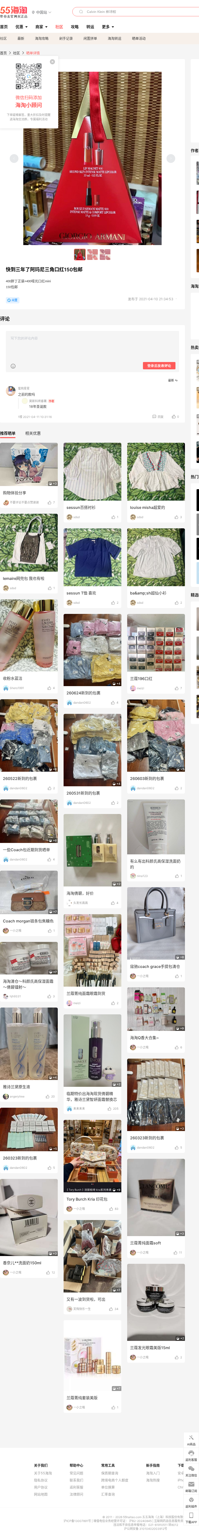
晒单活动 (139, 38)
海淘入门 (153, 1473)
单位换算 (108, 1487)
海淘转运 (114, 38)
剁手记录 (66, 38)
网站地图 (41, 1494)
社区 (3, 38)
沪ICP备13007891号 (78, 1521)
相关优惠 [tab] (33, 433)
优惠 (19, 26)
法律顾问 (76, 1494)
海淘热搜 (153, 1480)
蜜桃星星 (24, 388)
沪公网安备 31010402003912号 (145, 1529)
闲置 (14, 300)
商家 (39, 26)
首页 (3, 53)
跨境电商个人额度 (114, 1480)
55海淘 (14, 12)
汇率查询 (108, 1494)
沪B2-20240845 (140, 1521)
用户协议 (41, 1487)
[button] (42, 12)
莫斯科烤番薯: (38, 401)
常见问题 (76, 1473)
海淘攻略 (42, 38)
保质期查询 (109, 1473)
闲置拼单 (90, 38)
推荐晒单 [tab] (8, 433)
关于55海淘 (43, 1473)
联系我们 (76, 1480)
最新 (20, 38)
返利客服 (76, 1487)
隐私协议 (41, 1480)
